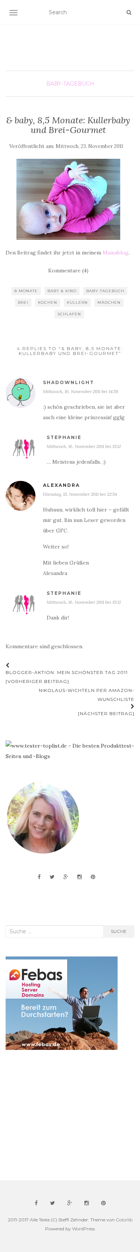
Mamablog (115, 252)
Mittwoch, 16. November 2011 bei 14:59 (80, 391)
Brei (23, 302)
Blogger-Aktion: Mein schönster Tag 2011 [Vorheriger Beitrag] (67, 677)
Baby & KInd (62, 290)
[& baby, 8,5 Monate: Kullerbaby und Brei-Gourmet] (68, 199)
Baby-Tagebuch (70, 83)
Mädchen (109, 302)
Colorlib (124, 1219)
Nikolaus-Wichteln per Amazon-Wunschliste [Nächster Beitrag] (86, 701)
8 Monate (26, 290)
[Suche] (129, 12)
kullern (77, 302)
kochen (47, 302)
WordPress (83, 1228)
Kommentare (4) (68, 270)
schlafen (69, 314)
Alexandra (61, 485)
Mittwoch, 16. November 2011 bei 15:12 (84, 446)
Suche (119, 931)
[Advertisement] (62, 1115)
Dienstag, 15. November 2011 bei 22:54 (80, 494)
